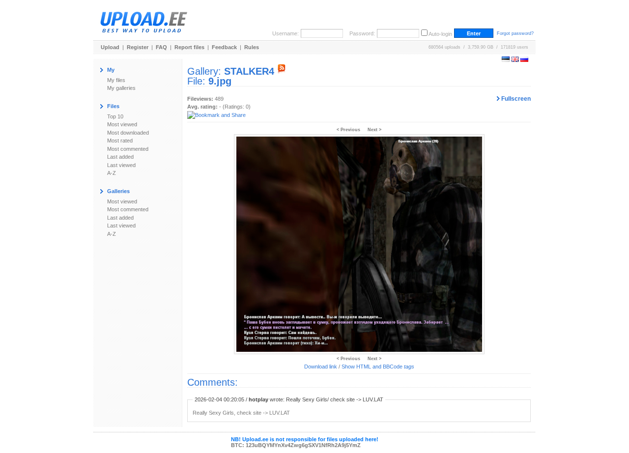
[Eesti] (506, 60)
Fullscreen (515, 98)
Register (137, 47)
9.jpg (219, 81)
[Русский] (524, 60)
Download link (320, 366)
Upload (110, 47)
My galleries (121, 88)
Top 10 (115, 116)
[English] (515, 60)
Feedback (224, 47)
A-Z (111, 173)
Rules (251, 47)
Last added (120, 157)
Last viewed (121, 165)
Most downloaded (128, 133)
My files (116, 80)
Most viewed (122, 124)
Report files (189, 47)
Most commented (127, 149)
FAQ (161, 47)
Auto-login (440, 34)
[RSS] (281, 71)
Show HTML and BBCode (378, 366)
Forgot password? (515, 33)
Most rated (120, 140)
